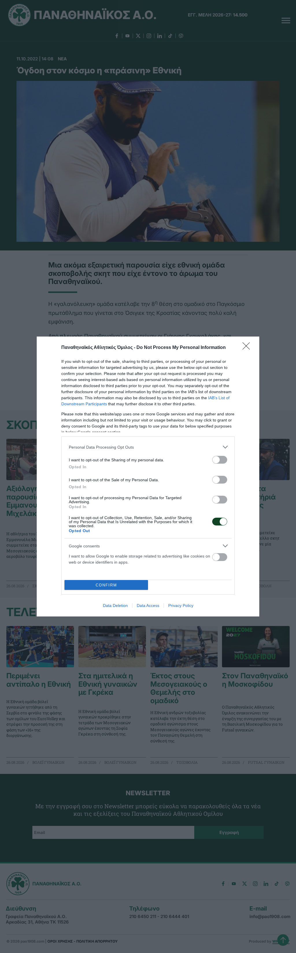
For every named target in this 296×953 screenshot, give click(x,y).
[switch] (219, 460)
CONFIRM (106, 585)
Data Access (148, 605)
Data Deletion (115, 605)
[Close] (248, 347)
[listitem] (148, 447)
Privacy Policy (180, 605)
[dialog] (148, 476)
